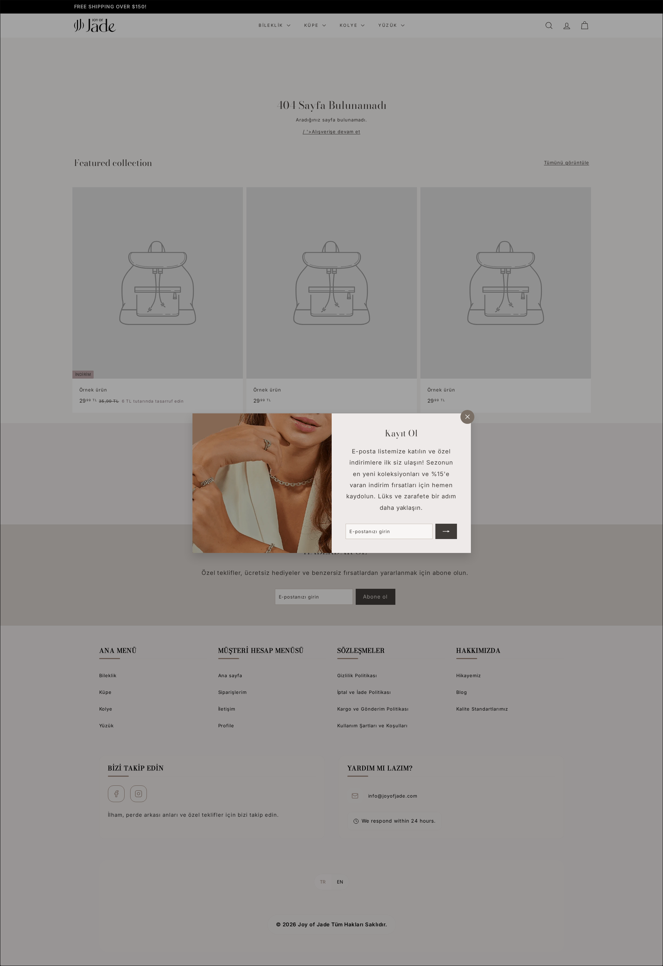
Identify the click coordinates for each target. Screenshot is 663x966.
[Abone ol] (446, 531)
